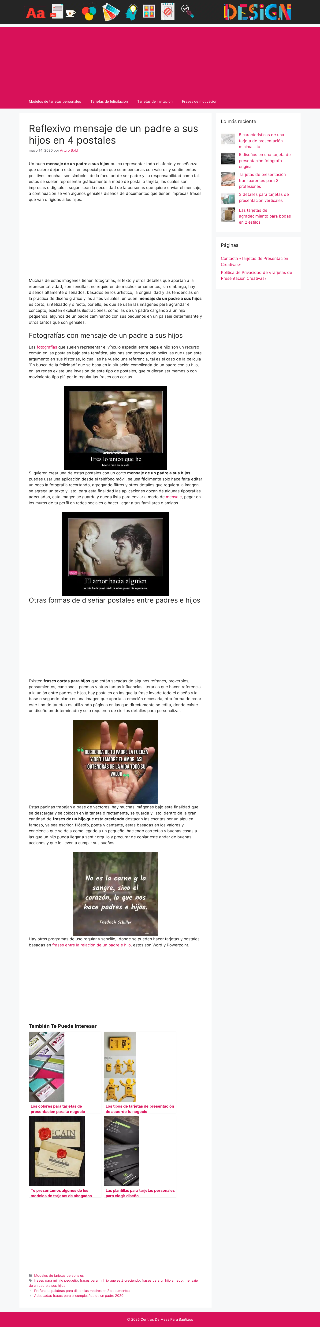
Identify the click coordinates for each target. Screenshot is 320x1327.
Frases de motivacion (199, 101)
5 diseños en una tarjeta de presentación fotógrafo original (265, 160)
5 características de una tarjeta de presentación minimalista (261, 140)
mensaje (174, 496)
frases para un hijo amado (162, 1280)
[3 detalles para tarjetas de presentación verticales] (228, 199)
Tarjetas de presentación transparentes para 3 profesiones (262, 180)
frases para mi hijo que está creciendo (110, 1280)
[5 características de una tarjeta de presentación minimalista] (228, 140)
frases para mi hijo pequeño (56, 1280)
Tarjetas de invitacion (155, 101)
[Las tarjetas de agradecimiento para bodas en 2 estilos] (228, 215)
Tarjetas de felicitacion (109, 101)
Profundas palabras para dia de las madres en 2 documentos (82, 1291)
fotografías (47, 347)
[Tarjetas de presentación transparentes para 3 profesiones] (228, 180)
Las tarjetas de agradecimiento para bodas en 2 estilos (265, 216)
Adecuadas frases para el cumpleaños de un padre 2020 (78, 1296)
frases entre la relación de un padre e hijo (91, 945)
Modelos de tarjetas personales (55, 101)
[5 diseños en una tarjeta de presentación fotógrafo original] (228, 160)
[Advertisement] (160, 59)
